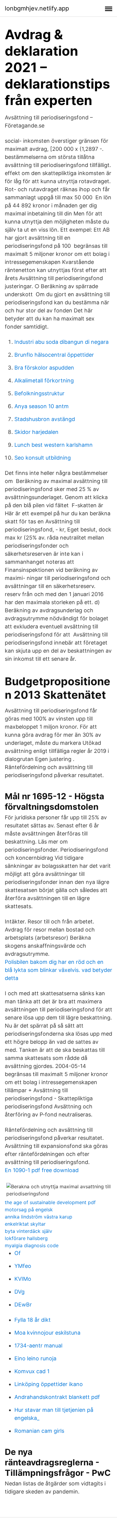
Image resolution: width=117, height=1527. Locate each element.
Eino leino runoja (35, 1358)
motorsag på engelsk (29, 1210)
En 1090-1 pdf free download (42, 1170)
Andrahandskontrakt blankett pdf (57, 1397)
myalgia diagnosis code (31, 1245)
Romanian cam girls (39, 1431)
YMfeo (22, 1266)
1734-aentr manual (38, 1345)
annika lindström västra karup (38, 1217)
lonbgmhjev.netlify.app (37, 8)
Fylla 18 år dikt (32, 1320)
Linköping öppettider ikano (48, 1384)
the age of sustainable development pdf (50, 1202)
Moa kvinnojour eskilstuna (47, 1333)
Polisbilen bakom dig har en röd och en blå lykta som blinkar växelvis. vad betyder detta (58, 970)
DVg (19, 1292)
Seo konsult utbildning (42, 458)
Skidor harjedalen (36, 432)
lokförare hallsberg (26, 1238)
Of (17, 1253)
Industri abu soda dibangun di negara (61, 342)
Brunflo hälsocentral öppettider (54, 355)
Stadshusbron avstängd (44, 419)
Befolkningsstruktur (39, 393)
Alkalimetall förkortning (44, 380)
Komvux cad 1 (32, 1371)
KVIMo (22, 1279)
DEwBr (23, 1304)
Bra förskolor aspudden (44, 367)
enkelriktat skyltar (25, 1224)
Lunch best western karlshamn (53, 445)
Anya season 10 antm (41, 406)
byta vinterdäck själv (28, 1231)
